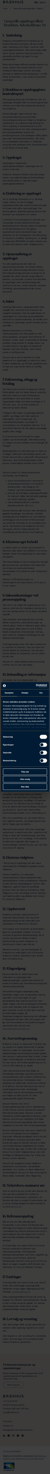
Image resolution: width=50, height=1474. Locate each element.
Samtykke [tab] (9, 693)
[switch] (43, 745)
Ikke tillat (25, 787)
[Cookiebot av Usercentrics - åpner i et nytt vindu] (36, 685)
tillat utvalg (25, 779)
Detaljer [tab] (25, 693)
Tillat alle (25, 772)
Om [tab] (41, 693)
